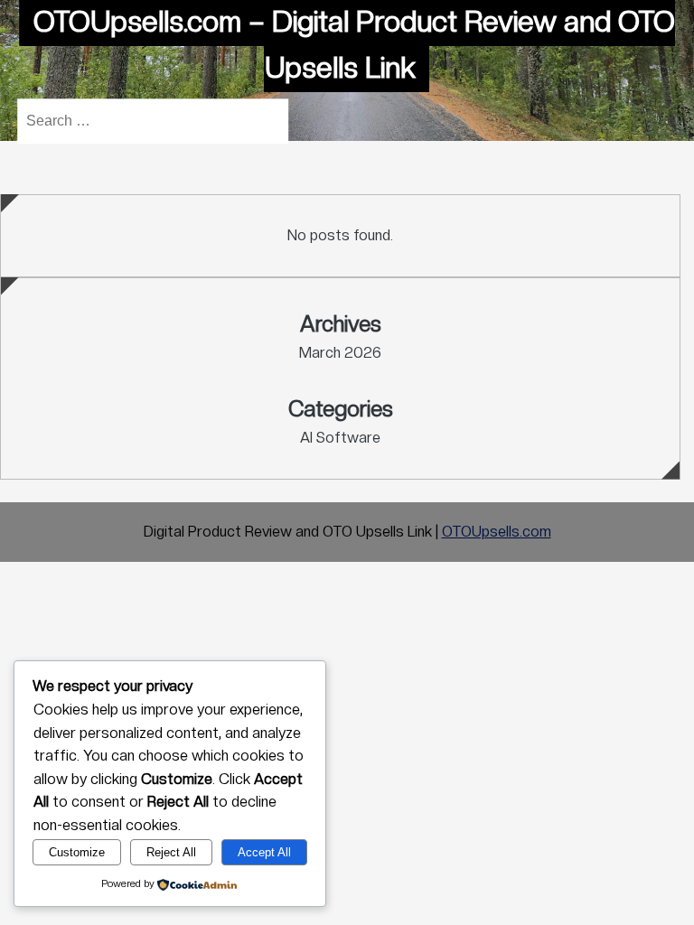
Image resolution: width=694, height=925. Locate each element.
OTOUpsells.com (496, 531)
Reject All (171, 852)
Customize (77, 852)
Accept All (264, 852)
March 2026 (340, 352)
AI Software (340, 437)
